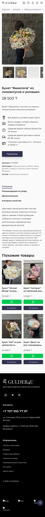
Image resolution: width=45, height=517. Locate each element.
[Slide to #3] (33, 72)
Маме (30, 166)
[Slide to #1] (8, 72)
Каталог (17, 9)
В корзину (11, 308)
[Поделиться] (40, 503)
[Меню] (41, 2)
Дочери (5, 168)
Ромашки (6, 171)
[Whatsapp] (6, 395)
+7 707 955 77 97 (15, 411)
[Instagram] (19, 395)
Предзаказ (12, 154)
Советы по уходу (10, 458)
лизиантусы (14, 174)
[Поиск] (28, 3)
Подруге (13, 168)
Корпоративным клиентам (15, 462)
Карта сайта (8, 471)
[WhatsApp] (12, 302)
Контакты (7, 467)
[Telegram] (12, 395)
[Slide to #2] (21, 72)
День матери (32, 168)
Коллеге (22, 168)
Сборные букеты (32, 9)
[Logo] (9, 2)
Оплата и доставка (11, 445)
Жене (36, 166)
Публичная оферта (11, 454)
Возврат (6, 450)
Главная (6, 9)
